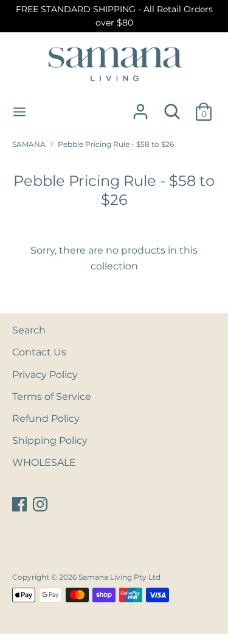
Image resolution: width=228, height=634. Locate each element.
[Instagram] (41, 504)
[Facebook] (20, 504)
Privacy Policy (45, 374)
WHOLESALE (44, 462)
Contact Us (39, 352)
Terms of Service (51, 396)
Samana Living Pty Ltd (119, 577)
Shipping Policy (50, 440)
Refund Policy (46, 418)
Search (29, 330)
